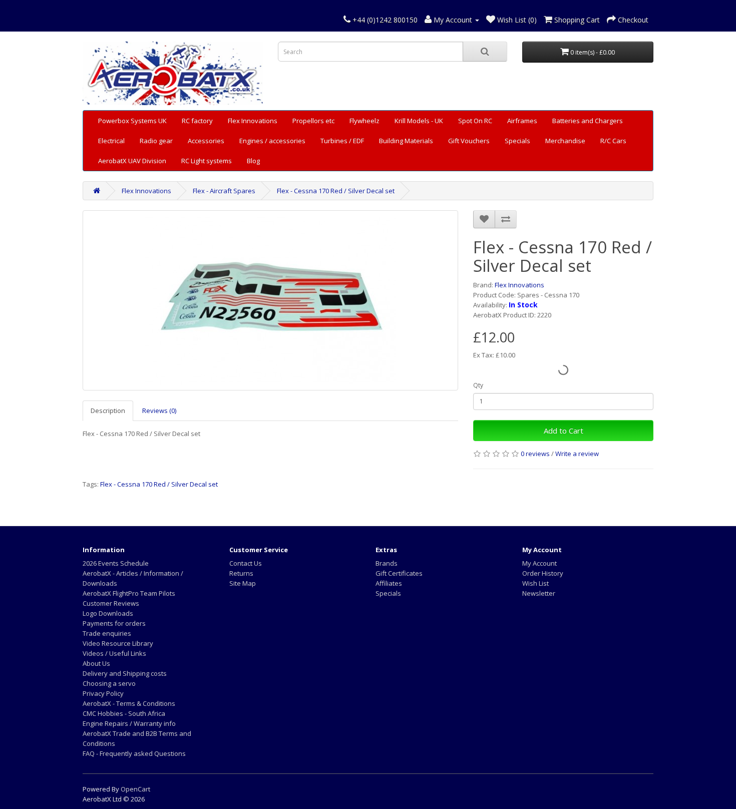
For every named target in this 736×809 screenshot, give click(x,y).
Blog (253, 160)
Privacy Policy (103, 693)
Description (108, 410)
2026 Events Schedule (116, 563)
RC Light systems (206, 160)
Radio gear (156, 140)
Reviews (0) (159, 410)
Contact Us (245, 563)
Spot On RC (475, 120)
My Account (539, 563)
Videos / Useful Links (114, 653)
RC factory (197, 120)
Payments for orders (114, 623)
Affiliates (389, 583)
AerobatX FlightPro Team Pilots (129, 593)
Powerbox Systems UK (132, 120)
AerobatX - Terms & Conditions (129, 703)
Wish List (535, 583)
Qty (478, 385)
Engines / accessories (272, 140)
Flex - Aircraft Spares (224, 190)
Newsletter (538, 593)
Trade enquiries (107, 633)
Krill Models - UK (419, 120)
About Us (96, 663)
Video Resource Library (118, 643)
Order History (542, 573)
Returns (241, 573)
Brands (387, 563)
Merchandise (565, 140)
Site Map (242, 583)
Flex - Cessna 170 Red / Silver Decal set (336, 190)
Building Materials (406, 140)
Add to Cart (563, 431)
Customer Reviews (111, 603)
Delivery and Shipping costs (125, 673)
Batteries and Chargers (587, 120)
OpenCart (135, 788)
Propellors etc (313, 120)
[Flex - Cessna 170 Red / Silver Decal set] (270, 300)
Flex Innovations (252, 120)
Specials (517, 140)
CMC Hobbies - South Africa (124, 713)
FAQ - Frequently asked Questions (134, 753)
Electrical (111, 140)
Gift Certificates (399, 573)
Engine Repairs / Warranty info (129, 723)
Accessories (206, 140)
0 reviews (535, 453)
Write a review (577, 453)
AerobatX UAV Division (132, 160)
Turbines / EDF (342, 140)
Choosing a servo (109, 683)
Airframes (522, 120)
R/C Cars (613, 140)
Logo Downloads (108, 613)
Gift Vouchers (469, 140)
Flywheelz (364, 120)
